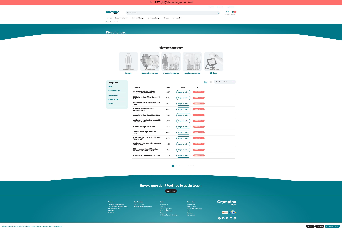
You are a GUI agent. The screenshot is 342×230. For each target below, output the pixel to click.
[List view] (206, 82)
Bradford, (111, 211)
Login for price (183, 92)
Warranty (163, 213)
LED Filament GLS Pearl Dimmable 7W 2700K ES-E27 (146, 138)
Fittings (166, 18)
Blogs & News (191, 207)
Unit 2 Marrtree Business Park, (117, 206)
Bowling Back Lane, (114, 208)
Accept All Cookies (332, 226)
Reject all (320, 226)
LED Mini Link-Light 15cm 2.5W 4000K (146, 115)
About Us (211, 7)
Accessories (177, 18)
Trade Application (166, 209)
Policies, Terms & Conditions (169, 215)
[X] (227, 218)
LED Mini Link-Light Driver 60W (144, 127)
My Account (191, 205)
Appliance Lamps (154, 18)
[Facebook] (223, 218)
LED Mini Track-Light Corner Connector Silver (143, 109)
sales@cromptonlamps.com (143, 207)
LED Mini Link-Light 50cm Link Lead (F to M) (146, 98)
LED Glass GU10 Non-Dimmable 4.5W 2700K (146, 104)
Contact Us (220, 7)
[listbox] (228, 82)
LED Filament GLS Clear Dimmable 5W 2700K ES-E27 (147, 144)
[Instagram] (235, 218)
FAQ (188, 211)
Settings (310, 226)
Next (192, 166)
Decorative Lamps (121, 18)
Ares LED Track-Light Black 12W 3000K (144, 132)
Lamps (109, 18)
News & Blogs (230, 7)
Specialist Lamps (138, 18)
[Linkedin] (219, 218)
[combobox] (171, 13)
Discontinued (191, 215)
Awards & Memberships (194, 209)
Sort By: (218, 81)
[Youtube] (231, 218)
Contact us (171, 191)
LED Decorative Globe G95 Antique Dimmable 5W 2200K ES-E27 (146, 150)
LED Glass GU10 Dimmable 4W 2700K (146, 155)
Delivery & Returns (166, 211)
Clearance (190, 213)
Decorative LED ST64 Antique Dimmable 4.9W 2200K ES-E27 (144, 92)
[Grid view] (210, 82)
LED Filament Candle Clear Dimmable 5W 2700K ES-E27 (146, 121)
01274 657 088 (139, 205)
